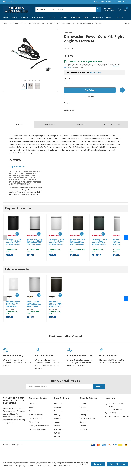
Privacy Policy (34, 422)
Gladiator (57, 418)
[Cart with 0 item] (125, 9)
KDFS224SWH (53, 247)
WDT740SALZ (31, 309)
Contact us (33, 403)
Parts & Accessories (87, 418)
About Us (32, 407)
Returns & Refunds (36, 414)
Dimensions (81, 124)
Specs (50, 124)
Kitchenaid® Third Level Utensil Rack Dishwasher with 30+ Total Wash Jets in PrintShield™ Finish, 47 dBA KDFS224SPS (34, 242)
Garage (82, 422)
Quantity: (68, 78)
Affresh (57, 425)
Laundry (83, 414)
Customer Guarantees (37, 429)
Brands (23, 17)
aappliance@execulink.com (119, 416)
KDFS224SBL (9, 247)
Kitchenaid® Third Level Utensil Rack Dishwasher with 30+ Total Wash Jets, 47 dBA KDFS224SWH (56, 242)
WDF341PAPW (10, 309)
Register (112, 10)
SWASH (57, 433)
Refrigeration (85, 411)
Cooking (83, 403)
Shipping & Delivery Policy (39, 425)
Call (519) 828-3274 (116, 413)
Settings (82, 464)
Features (19, 124)
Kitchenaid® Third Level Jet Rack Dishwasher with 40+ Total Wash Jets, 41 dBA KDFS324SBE (77, 242)
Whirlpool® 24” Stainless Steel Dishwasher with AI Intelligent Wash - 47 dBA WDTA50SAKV (55, 304)
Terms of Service (35, 418)
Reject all (98, 464)
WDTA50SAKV (53, 309)
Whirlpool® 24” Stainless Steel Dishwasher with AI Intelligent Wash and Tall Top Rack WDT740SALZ (34, 304)
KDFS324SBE (74, 247)
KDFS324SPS (117, 247)
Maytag (57, 414)
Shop (13, 17)
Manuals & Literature (112, 124)
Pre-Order (84, 429)
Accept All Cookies (117, 464)
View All (57, 437)
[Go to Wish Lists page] (119, 9)
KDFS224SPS (31, 247)
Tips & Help (96, 17)
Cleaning (83, 407)
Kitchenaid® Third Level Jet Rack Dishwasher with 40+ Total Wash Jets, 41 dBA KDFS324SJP (99, 242)
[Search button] (98, 9)
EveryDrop (58, 429)
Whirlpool (58, 407)
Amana (57, 422)
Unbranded (58, 411)
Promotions (33, 411)
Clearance (83, 425)
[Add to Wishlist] (122, 90)
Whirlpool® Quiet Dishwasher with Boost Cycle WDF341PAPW (13, 304)
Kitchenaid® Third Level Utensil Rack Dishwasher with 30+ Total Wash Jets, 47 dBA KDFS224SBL (13, 242)
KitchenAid (58, 403)
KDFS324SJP (95, 247)
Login (106, 10)
